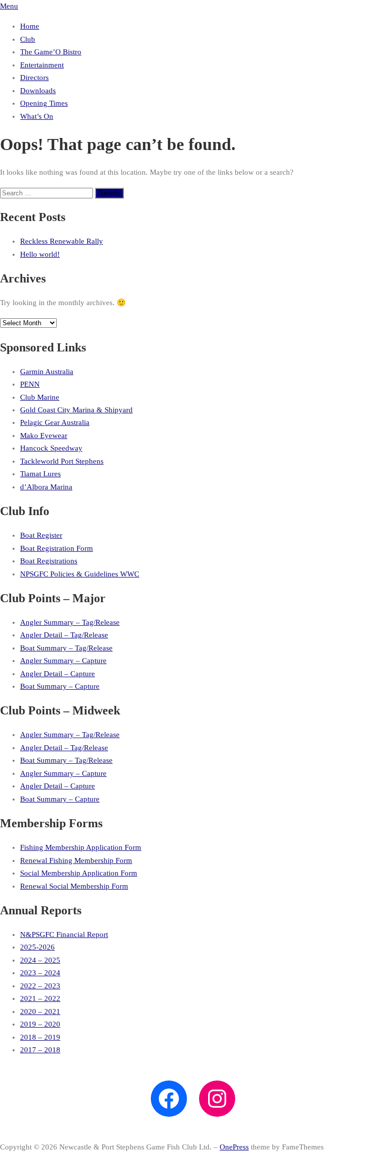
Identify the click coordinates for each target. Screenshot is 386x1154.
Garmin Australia (46, 372)
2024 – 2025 (40, 960)
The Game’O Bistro (50, 52)
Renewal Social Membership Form (74, 886)
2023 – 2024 (40, 973)
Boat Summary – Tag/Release (66, 648)
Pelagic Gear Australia (54, 422)
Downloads (38, 91)
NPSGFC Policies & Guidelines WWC (79, 574)
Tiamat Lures (40, 474)
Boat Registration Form (56, 548)
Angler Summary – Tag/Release (70, 622)
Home (29, 26)
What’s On (36, 116)
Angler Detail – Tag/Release (64, 635)
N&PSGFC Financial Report (64, 934)
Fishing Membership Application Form (80, 847)
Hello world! (40, 254)
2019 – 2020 (40, 1024)
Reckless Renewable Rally (61, 241)
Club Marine (39, 397)
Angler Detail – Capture (57, 674)
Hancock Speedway (51, 448)
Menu (9, 6)
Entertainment (42, 65)
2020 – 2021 (40, 1011)
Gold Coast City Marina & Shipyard (76, 410)
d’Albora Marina (46, 487)
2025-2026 (37, 947)
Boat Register (41, 535)
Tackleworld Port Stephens (62, 461)
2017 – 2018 (40, 1050)
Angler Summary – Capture (63, 661)
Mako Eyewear (43, 435)
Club (27, 39)
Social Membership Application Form (78, 873)
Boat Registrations (48, 561)
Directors (34, 78)
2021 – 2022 (40, 998)
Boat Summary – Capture (60, 686)
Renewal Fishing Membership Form (76, 860)
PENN (30, 384)
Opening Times (44, 103)
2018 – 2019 (40, 1037)
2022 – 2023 (40, 986)
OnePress (234, 1147)
